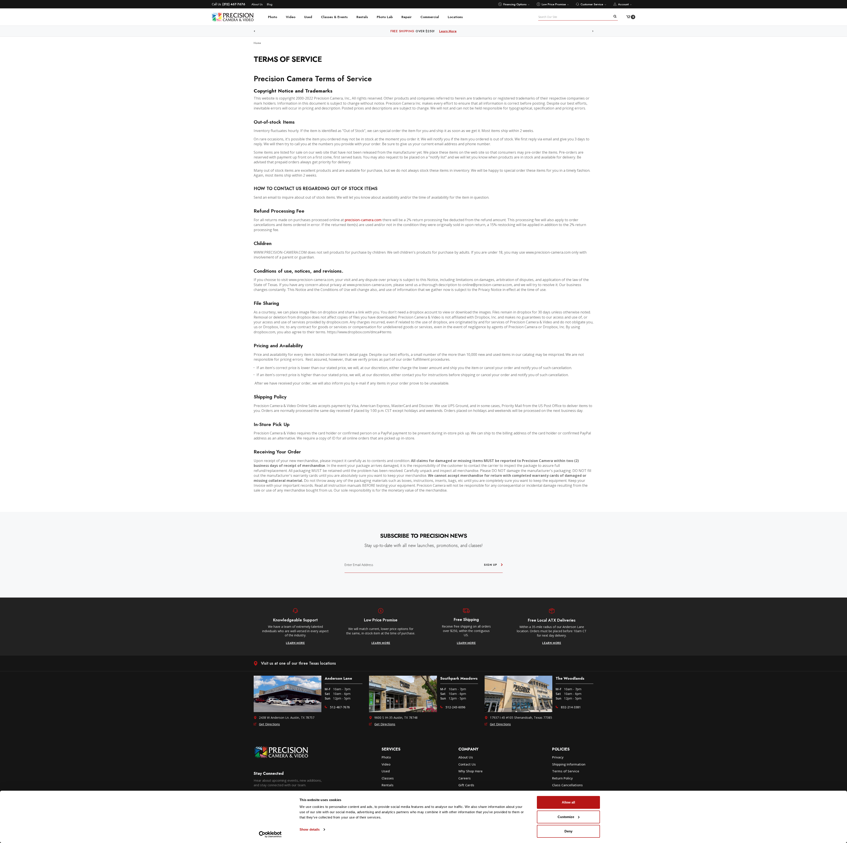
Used (308, 17)
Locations (455, 17)
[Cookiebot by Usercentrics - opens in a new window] (270, 834)
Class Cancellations (567, 785)
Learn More (458, 31)
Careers (464, 778)
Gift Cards (466, 785)
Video (290, 17)
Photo (272, 17)
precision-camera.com (363, 219)
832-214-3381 (571, 707)
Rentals (362, 17)
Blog (269, 4)
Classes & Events (334, 17)
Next (593, 31)
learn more (295, 643)
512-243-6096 (455, 707)
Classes (388, 778)
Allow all (568, 802)
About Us (256, 4)
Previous (254, 31)
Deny (568, 831)
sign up (490, 565)
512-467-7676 (340, 707)
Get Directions (269, 724)
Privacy (558, 757)
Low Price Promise (554, 4)
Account (623, 4)
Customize (566, 817)
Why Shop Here (470, 771)
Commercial (429, 17)
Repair (406, 17)
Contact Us (467, 764)
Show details (310, 829)
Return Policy (562, 778)
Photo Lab (385, 17)
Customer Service (592, 4)
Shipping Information (568, 764)
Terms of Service (565, 771)
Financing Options (515, 4)
